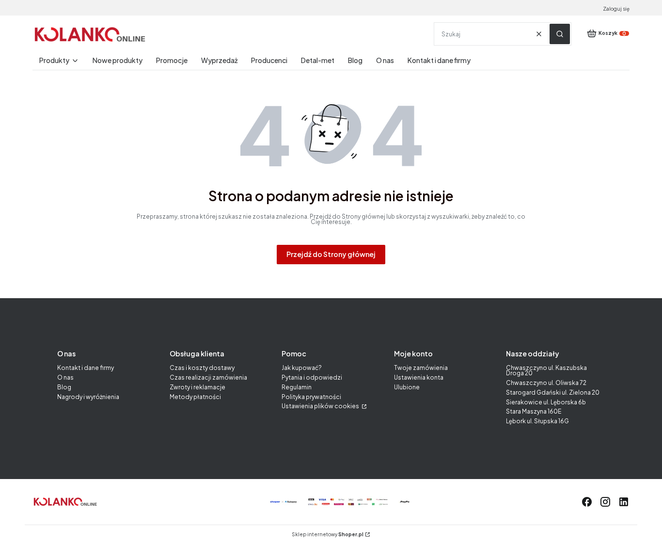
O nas (65, 377)
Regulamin (297, 387)
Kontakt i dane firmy (85, 367)
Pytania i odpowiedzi (312, 377)
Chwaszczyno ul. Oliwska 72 (546, 382)
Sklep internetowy (327, 534)
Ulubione (407, 387)
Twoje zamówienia (421, 367)
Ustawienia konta (418, 377)
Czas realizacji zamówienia (208, 377)
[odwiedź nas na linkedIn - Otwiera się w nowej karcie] (624, 502)
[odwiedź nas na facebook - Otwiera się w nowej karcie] (587, 502)
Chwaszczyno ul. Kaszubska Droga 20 (546, 370)
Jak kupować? (302, 367)
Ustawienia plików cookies (321, 406)
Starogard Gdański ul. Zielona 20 (552, 392)
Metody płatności (195, 396)
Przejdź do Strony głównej (331, 254)
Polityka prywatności (311, 396)
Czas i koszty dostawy (202, 367)
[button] (560, 34)
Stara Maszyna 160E (533, 411)
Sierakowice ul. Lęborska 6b (546, 402)
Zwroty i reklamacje (197, 387)
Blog (64, 387)
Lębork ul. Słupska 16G (537, 421)
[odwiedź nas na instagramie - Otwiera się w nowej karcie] (605, 502)
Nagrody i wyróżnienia (88, 396)
